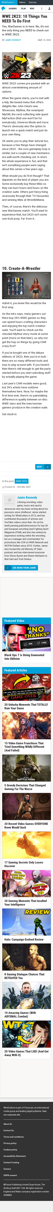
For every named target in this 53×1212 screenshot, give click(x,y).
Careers (7, 1169)
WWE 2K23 (21, 481)
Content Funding (11, 1162)
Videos (22, 2)
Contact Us (9, 1130)
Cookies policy (10, 1149)
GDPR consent (10, 1175)
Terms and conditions (14, 1137)
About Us (8, 1124)
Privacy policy (10, 1143)
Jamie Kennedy (13, 40)
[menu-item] (13, 8)
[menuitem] (9, 2)
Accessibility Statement (15, 1156)
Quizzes (33, 2)
